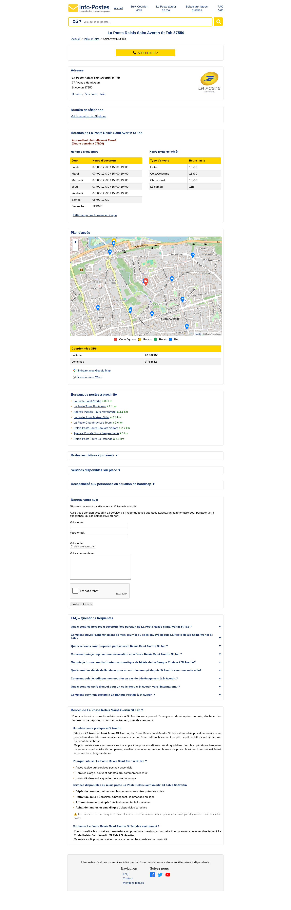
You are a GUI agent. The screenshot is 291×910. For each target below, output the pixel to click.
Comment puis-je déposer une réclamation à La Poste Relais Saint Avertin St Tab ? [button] (126, 654)
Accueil (118, 8)
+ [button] (75, 241)
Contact (128, 878)
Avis (102, 94)
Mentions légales (133, 882)
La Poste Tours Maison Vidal (91, 417)
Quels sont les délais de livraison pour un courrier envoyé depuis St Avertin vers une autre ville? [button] (136, 670)
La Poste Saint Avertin (87, 401)
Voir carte (91, 94)
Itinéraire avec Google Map (94, 370)
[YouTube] (167, 875)
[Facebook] (152, 875)
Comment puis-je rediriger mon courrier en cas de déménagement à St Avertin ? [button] (124, 678)
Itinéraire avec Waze (89, 377)
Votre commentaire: (82, 553)
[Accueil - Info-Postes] (89, 12)
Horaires (77, 94)
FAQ (125, 874)
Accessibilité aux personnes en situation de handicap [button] (113, 484)
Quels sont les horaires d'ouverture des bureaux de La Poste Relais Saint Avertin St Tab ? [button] (131, 626)
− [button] (75, 248)
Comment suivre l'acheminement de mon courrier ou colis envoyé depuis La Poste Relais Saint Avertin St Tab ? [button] (142, 636)
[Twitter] (160, 875)
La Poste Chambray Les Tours (93, 422)
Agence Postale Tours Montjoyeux (95, 411)
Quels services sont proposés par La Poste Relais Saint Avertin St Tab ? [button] (119, 646)
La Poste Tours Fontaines (90, 406)
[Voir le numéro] (145, 52)
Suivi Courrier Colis (138, 8)
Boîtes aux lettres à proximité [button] (94, 455)
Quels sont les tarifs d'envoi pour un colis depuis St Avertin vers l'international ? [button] (125, 686)
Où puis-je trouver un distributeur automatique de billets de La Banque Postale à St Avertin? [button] (133, 662)
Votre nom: (77, 522)
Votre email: (77, 532)
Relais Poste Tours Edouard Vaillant (96, 427)
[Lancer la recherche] (218, 21)
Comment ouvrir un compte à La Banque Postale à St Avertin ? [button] (113, 694)
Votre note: (77, 543)
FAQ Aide (220, 8)
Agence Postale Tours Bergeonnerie (96, 433)
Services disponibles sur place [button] (96, 470)
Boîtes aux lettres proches (197, 8)
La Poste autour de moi (166, 8)
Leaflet (198, 334)
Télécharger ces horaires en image (95, 215)
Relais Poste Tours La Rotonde (93, 438)
